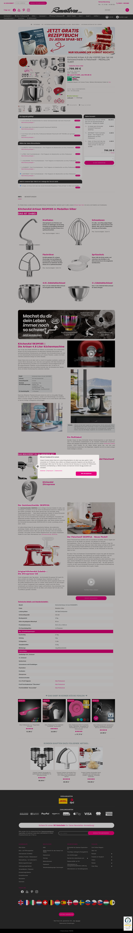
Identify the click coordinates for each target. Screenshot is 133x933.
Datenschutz (58, 470)
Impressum (50, 470)
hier (83, 466)
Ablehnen (42, 470)
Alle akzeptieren (86, 473)
